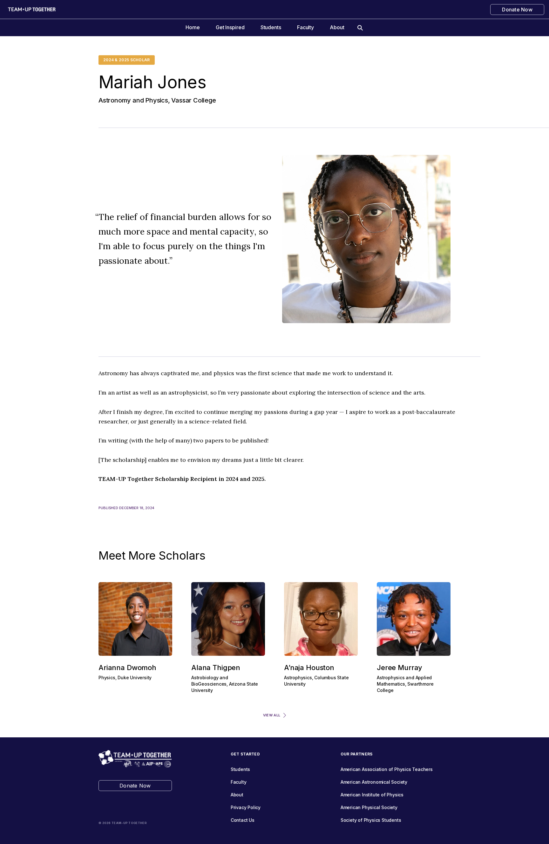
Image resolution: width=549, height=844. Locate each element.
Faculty (305, 27)
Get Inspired (230, 27)
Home (193, 27)
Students (271, 27)
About (337, 27)
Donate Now (517, 9)
